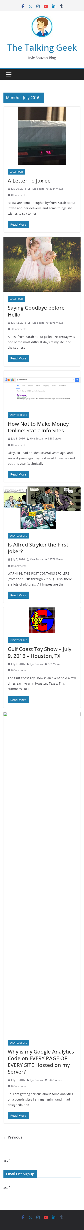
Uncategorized (18, 414)
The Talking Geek (42, 47)
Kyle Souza (37, 189)
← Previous (12, 1137)
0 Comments (18, 195)
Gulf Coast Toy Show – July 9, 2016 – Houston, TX (39, 652)
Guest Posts (16, 171)
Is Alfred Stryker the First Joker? (38, 548)
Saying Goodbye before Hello (36, 311)
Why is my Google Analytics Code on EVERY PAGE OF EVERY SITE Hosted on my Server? (41, 1061)
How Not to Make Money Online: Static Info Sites (38, 427)
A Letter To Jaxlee (29, 180)
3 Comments (18, 329)
